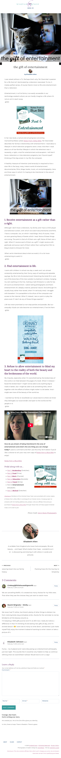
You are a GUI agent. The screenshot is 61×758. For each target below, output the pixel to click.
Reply (56, 586)
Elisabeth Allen (31, 74)
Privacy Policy (55, 745)
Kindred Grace (33, 745)
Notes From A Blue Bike (32, 141)
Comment (6, 670)
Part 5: (12, 482)
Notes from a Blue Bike (45, 452)
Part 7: (10, 491)
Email (25, 701)
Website (45, 701)
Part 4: (13, 479)
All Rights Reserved (44, 745)
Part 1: (14, 470)
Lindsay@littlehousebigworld (20, 585)
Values (12, 742)
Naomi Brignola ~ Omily (17, 605)
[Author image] (30, 71)
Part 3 (11, 476)
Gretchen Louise (54, 747)
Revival (15, 491)
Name (5, 701)
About (5, 742)
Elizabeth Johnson (15, 642)
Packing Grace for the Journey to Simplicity (47, 569)
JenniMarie (41, 747)
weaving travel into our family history (13, 569)
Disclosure (7, 496)
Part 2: (11, 473)
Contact (19, 742)
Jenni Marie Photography (47, 513)
